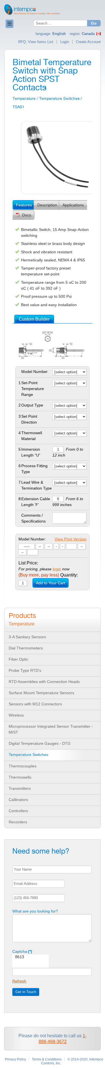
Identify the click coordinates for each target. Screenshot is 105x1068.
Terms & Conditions (47, 1059)
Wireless (16, 715)
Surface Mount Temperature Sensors (41, 693)
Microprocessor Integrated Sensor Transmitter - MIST (51, 729)
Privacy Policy (15, 1059)
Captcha (22, 951)
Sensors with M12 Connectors (35, 704)
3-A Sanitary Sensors (27, 637)
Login (64, 42)
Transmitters (20, 788)
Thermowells (20, 777)
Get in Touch (25, 992)
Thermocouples (22, 766)
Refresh (19, 981)
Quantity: (48, 575)
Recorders (18, 822)
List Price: (28, 563)
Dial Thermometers (26, 648)
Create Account (88, 42)
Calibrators (18, 799)
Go (94, 23)
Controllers (18, 811)
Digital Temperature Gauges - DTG (40, 743)
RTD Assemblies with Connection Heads (44, 681)
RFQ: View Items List (35, 42)
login (57, 569)
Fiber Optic (18, 659)
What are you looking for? (35, 911)
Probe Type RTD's (25, 670)
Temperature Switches (28, 754)
